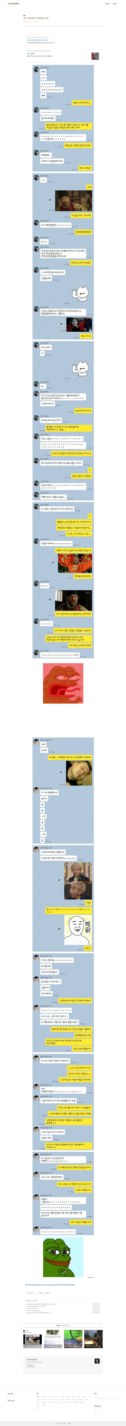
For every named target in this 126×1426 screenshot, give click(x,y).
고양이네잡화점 (13, 4)
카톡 (43, 1399)
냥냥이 (51, 1397)
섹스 (74, 1397)
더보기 (37, 1408)
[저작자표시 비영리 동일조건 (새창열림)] (46, 1293)
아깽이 (76, 1402)
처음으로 (107, 3)
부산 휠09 (30, 54)
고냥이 (57, 1399)
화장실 (81, 1399)
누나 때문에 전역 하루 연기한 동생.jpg (35, 1306)
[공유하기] (32, 1293)
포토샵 (43, 1402)
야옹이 (45, 1405)
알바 (54, 1402)
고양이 (69, 1402)
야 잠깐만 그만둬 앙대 (31, 1308)
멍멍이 (38, 1397)
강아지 (84, 1397)
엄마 (38, 1399)
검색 (116, 1398)
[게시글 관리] (34, 1293)
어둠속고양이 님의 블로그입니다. (34, 1362)
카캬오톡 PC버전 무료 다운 (37, 40)
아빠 (38, 1402)
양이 (49, 1402)
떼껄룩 (68, 1397)
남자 (48, 1399)
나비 (59, 1402)
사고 (56, 1397)
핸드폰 (82, 1402)
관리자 (69, 1423)
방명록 (114, 3)
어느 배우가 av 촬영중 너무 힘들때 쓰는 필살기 (37, 1312)
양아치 (74, 1399)
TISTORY (63, 1423)
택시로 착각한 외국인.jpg (32, 1310)
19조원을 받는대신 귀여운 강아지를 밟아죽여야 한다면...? (40, 1304)
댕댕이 (45, 1397)
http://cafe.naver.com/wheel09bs (37, 51)
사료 (64, 1402)
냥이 (69, 1399)
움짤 (86, 1399)
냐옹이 (38, 1405)
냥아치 (63, 1399)
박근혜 (62, 1397)
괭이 (79, 1397)
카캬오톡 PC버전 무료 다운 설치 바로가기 (41, 43)
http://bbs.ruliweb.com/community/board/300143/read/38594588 (52, 1285)
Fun (27, 1300)
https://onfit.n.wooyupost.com (36, 37)
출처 (27, 1285)
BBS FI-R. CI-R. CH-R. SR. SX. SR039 (39, 56)
